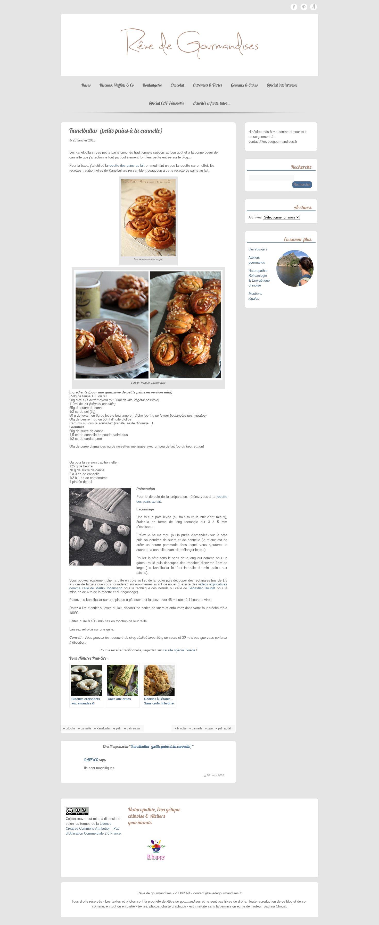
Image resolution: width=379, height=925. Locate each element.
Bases (86, 85)
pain (118, 728)
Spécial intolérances (282, 85)
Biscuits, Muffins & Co (117, 85)
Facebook (294, 7)
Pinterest (303, 7)
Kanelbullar (103, 728)
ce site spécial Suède (179, 650)
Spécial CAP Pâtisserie (166, 103)
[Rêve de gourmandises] (189, 71)
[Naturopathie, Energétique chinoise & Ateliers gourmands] (156, 850)
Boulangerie (152, 85)
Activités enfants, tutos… (211, 103)
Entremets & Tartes (207, 85)
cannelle (86, 728)
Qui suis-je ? (258, 249)
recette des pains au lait (127, 165)
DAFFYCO (91, 760)
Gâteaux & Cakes (244, 85)
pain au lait (133, 728)
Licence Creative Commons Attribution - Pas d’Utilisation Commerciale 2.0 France (93, 828)
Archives (255, 217)
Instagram (313, 7)
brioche (70, 728)
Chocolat (177, 85)
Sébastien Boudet (202, 588)
